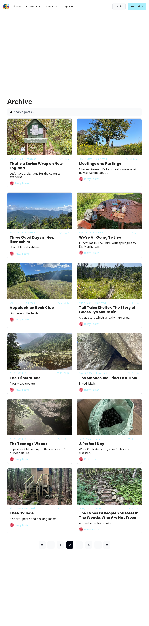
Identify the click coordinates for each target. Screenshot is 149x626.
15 (130, 158)
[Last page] (106, 545)
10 (61, 373)
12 (68, 373)
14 (131, 438)
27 (137, 158)
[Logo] (6, 6)
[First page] (42, 545)
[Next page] (98, 545)
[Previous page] (51, 545)
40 (68, 302)
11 (62, 438)
